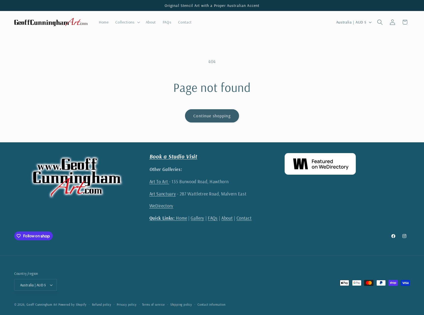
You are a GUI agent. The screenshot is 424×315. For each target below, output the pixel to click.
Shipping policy (181, 304)
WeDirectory (161, 206)
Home (168, 218)
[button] (127, 22)
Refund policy (101, 304)
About (227, 218)
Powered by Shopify (72, 304)
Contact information (211, 304)
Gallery (197, 218)
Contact (244, 218)
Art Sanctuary (162, 194)
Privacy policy (126, 304)
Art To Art (159, 181)
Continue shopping (212, 115)
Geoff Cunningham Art (41, 304)
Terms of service (153, 304)
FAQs (213, 218)
